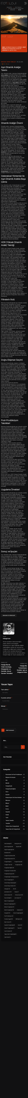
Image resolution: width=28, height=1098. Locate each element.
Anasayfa (9, 7)
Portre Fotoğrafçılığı (18, 913)
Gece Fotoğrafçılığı (9, 879)
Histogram (7, 888)
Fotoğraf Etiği (7, 861)
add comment (10, 730)
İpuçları (15, 794)
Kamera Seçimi (8, 894)
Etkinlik (15, 783)
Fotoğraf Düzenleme (9, 855)
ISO (14, 888)
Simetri (20, 925)
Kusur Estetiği (7, 897)
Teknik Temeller (11, 61)
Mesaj (4, 706)
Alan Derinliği (7, 843)
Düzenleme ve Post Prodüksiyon (15, 774)
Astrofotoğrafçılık (8, 846)
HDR (9, 157)
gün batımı (16, 82)
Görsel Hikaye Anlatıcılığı (10, 882)
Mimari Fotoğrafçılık (9, 906)
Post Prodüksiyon (8, 916)
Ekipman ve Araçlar (15, 777)
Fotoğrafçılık (15, 786)
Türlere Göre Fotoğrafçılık (15, 8)
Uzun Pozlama (8, 931)
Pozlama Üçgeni (8, 919)
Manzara (12, 9)
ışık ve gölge (4, 75)
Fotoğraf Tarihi (8, 864)
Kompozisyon (19, 894)
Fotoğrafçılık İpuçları (9, 873)
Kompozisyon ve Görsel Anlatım (15, 797)
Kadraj (17, 891)
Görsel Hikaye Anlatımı (10, 885)
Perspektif (7, 913)
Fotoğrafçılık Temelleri (10, 870)
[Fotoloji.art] (8, 3)
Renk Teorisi (7, 922)
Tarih (15, 817)
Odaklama (20, 909)
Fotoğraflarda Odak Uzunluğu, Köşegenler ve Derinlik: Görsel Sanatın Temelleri (7, 669)
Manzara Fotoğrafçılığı (9, 615)
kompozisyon (4, 171)
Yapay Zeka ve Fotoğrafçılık (15, 829)
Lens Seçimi (17, 897)
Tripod (19, 928)
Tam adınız (5, 689)
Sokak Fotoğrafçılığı (9, 928)
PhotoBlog (18, 7)
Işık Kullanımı (8, 891)
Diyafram (18, 846)
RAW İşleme (19, 919)
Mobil (15, 806)
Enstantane (7, 852)
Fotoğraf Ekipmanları (9, 858)
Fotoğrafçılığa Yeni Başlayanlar (11, 876)
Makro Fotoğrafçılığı (9, 900)
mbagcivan (6, 638)
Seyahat (15, 811)
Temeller (15, 823)
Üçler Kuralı (7, 937)
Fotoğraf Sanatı (18, 861)
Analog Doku (18, 843)
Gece (15, 791)
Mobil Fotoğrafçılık (9, 909)
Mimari (15, 803)
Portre (15, 809)
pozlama (3, 151)
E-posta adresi (6, 698)
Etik (15, 780)
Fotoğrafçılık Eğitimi (15, 788)
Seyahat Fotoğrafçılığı (9, 925)
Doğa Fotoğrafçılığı (9, 849)
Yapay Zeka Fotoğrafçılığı (10, 934)
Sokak (15, 814)
